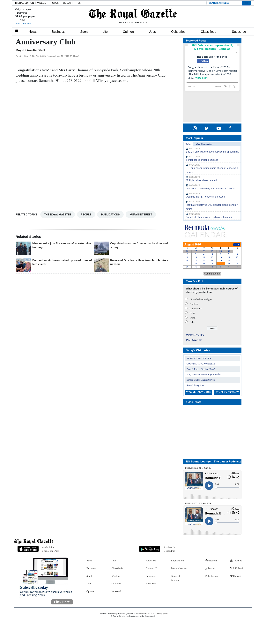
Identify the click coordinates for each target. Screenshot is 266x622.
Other (193, 322)
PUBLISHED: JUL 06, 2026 (198, 503)
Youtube (237, 560)
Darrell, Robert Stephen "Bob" (201, 369)
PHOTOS (54, 3)
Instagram (212, 576)
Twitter (211, 568)
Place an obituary (227, 392)
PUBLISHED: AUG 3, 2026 (198, 467)
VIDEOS (41, 3)
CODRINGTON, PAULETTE (201, 363)
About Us (151, 560)
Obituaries (178, 31)
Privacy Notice (179, 568)
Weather (116, 576)
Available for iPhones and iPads (50, 548)
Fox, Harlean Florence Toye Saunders (204, 374)
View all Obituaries (198, 392)
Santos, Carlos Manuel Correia (201, 379)
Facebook (212, 560)
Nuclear (194, 304)
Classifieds (208, 31)
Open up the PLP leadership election (205, 196)
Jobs (152, 31)
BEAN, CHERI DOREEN (199, 358)
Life (105, 31)
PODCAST (67, 3)
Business (58, 31)
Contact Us (152, 568)
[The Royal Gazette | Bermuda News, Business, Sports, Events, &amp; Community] (133, 14)
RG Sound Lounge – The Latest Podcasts (213, 461)
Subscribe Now (23, 23)
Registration (177, 560)
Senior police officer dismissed (202, 160)
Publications (110, 214)
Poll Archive (194, 340)
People (86, 214)
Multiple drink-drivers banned (201, 180)
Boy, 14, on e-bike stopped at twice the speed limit (212, 151)
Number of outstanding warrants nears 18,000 (210, 188)
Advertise (151, 583)
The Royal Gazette (57, 214)
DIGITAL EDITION (24, 3)
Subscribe (239, 31)
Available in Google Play (169, 548)
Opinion (128, 31)
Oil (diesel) (195, 308)
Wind (193, 317)
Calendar (116, 583)
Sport (84, 31)
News (33, 31)
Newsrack (117, 591)
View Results (195, 335)
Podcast (237, 576)
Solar (192, 313)
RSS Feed (237, 568)
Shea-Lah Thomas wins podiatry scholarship (209, 217)
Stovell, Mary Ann (195, 385)
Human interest (140, 214)
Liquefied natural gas (201, 299)
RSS (78, 3)
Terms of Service (175, 578)
